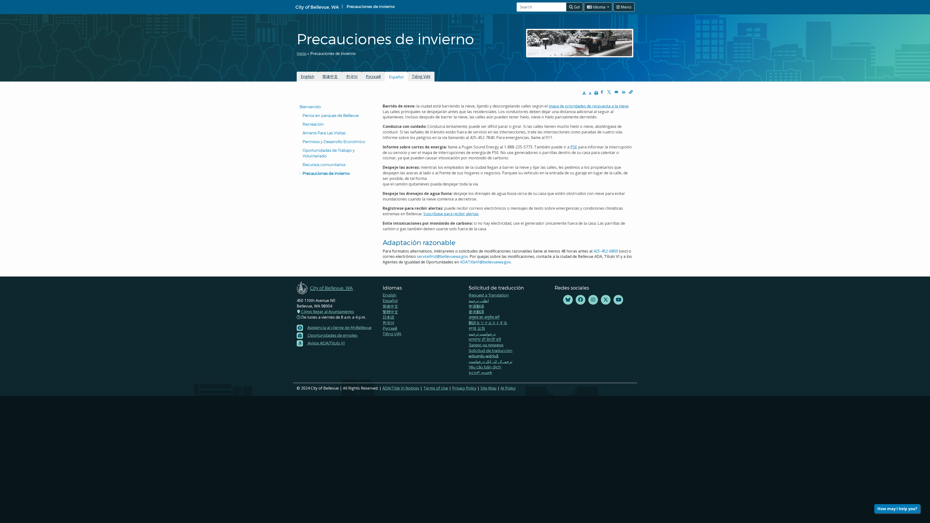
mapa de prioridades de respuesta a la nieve (588, 106)
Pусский (390, 328)
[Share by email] (616, 92)
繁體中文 (390, 311)
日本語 (388, 317)
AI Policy (508, 388)
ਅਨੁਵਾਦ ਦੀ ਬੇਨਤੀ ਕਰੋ (485, 339)
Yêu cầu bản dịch (485, 367)
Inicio (301, 53)
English (307, 76)
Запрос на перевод (486, 345)
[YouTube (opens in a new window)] (618, 300)
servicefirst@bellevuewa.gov (442, 256)
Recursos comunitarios (323, 164)
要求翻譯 (476, 311)
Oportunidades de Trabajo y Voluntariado (329, 153)
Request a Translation (489, 295)
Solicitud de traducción (490, 350)
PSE (573, 147)
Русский (373, 76)
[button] (631, 92)
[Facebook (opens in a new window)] (580, 300)
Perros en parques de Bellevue (330, 115)
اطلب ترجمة (479, 300)
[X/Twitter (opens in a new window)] (606, 300)
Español (390, 300)
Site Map (488, 388)
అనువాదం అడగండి (484, 356)
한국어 (352, 76)
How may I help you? (897, 508)
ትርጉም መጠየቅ (480, 372)
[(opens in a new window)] (568, 300)
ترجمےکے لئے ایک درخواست (490, 361)
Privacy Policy (464, 388)
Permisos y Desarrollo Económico (333, 141)
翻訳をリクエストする (488, 322)
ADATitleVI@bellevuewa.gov (485, 262)
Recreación (313, 124)
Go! (576, 7)
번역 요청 (477, 328)
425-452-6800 (605, 251)
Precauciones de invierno (326, 173)
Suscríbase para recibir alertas (451, 213)
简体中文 (330, 76)
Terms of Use (435, 388)
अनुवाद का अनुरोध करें (484, 317)
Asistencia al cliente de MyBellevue (339, 327)
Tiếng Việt (421, 76)
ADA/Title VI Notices (400, 388)
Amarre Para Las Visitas (323, 133)
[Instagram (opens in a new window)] (593, 300)
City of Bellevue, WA (317, 6)
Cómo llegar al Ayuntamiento (327, 311)
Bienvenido (311, 106)
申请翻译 (476, 306)
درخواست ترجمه (482, 333)
